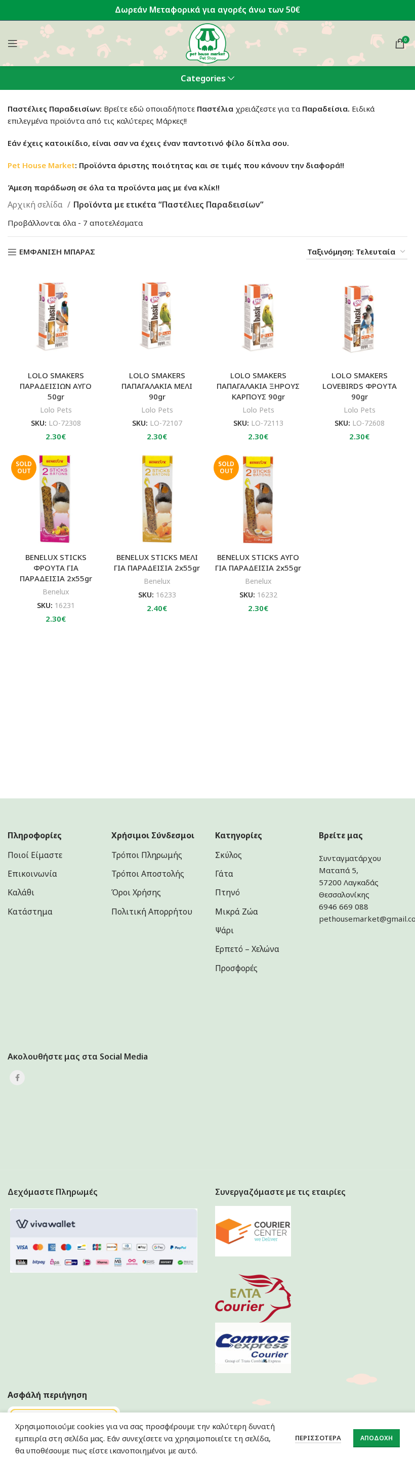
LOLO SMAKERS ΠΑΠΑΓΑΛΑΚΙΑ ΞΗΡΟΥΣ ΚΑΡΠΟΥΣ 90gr (258, 385)
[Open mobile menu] (13, 43)
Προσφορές (236, 968)
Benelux (56, 591)
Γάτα (224, 873)
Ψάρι (224, 930)
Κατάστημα (30, 911)
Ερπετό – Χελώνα (247, 948)
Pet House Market (41, 165)
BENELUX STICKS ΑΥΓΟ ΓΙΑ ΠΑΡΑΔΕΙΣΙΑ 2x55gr (258, 562)
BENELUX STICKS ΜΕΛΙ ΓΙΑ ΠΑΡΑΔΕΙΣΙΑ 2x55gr (157, 562)
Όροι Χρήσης (136, 892)
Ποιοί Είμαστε (35, 855)
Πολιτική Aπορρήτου (151, 911)
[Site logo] (208, 42)
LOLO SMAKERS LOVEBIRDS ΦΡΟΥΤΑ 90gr (359, 385)
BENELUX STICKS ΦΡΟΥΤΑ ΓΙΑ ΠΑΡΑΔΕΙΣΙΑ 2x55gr (56, 567)
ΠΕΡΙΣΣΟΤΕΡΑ (318, 1437)
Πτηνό (227, 892)
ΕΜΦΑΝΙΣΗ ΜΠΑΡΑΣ (57, 252)
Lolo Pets (56, 410)
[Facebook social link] (17, 1077)
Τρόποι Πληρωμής (146, 855)
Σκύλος (228, 855)
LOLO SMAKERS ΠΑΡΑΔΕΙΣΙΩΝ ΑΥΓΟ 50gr (56, 385)
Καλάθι (21, 892)
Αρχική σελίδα (36, 204)
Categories (203, 78)
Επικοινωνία (32, 873)
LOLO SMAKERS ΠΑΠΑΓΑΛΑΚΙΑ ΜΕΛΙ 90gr (156, 385)
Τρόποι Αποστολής (147, 873)
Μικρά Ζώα (236, 911)
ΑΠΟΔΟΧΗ (376, 1438)
